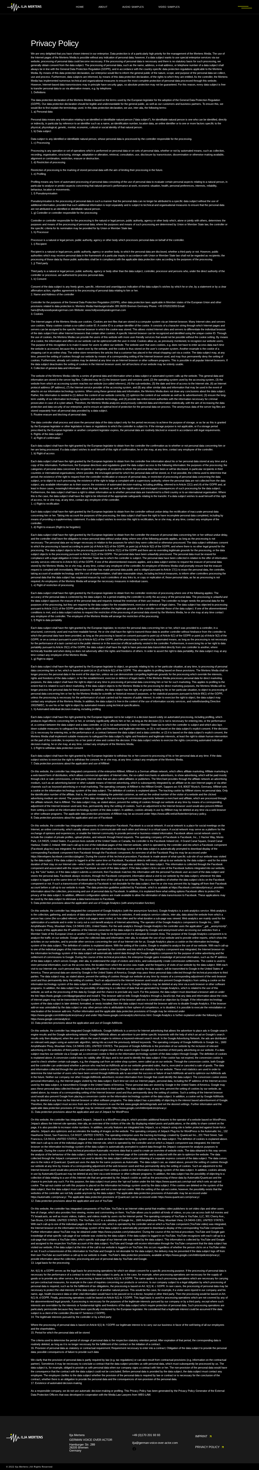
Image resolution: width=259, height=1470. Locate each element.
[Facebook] (134, 1450)
